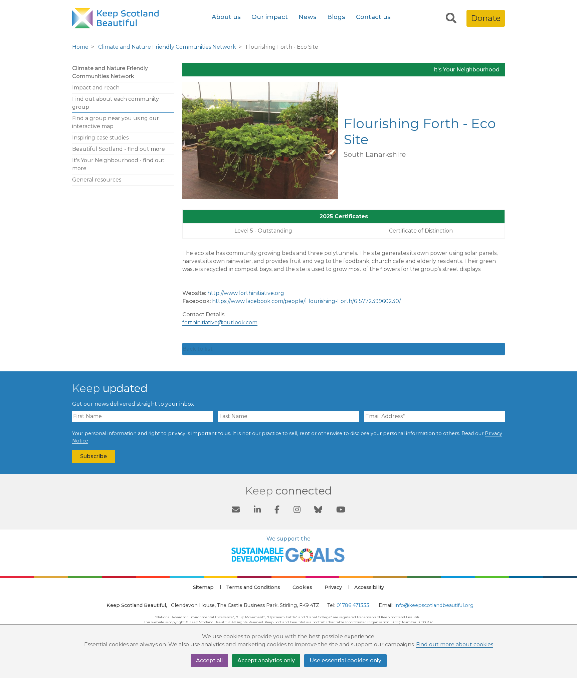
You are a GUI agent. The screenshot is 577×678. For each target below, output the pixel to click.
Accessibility (369, 587)
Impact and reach (96, 87)
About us (226, 17)
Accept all (209, 660)
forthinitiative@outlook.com (219, 322)
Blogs (336, 17)
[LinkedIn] (257, 511)
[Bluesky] (318, 511)
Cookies (302, 587)
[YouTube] (341, 511)
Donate (486, 18)
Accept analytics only (266, 660)
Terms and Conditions (253, 587)
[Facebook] (277, 511)
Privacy (333, 587)
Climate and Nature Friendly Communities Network (167, 47)
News (308, 17)
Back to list (197, 349)
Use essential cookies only (345, 660)
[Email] (235, 511)
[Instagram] (297, 511)
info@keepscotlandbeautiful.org (434, 605)
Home (80, 47)
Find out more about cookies (454, 644)
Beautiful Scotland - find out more (118, 149)
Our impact (269, 17)
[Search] (451, 18)
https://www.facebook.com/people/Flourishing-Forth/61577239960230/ (306, 301)
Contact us (373, 17)
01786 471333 (353, 605)
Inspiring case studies (100, 137)
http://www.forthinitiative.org (245, 293)
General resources (96, 180)
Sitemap (203, 587)
